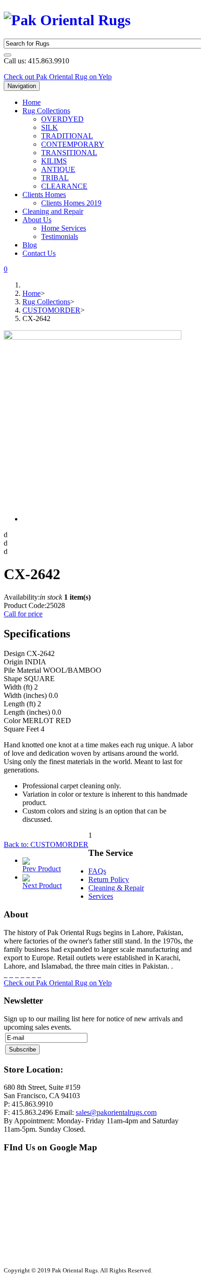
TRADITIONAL (67, 136)
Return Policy (108, 879)
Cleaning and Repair (52, 211)
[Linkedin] (34, 974)
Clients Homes (44, 194)
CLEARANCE (64, 186)
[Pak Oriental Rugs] (67, 18)
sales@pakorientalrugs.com (116, 1112)
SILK (49, 127)
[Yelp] (39, 974)
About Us (36, 220)
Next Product (42, 885)
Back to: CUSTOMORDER (46, 844)
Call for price (23, 614)
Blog (29, 245)
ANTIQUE (58, 169)
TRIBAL (55, 178)
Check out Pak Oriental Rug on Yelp (58, 77)
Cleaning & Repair (116, 888)
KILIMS (54, 161)
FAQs (97, 871)
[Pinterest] (22, 974)
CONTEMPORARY (72, 144)
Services (100, 896)
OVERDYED (62, 119)
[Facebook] (5, 974)
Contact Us (39, 253)
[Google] (17, 974)
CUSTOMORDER (51, 310)
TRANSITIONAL (69, 153)
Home (31, 102)
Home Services (63, 228)
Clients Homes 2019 (71, 203)
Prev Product (41, 869)
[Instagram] (28, 974)
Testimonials (59, 236)
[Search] (7, 55)
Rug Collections (46, 111)
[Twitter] (11, 974)
